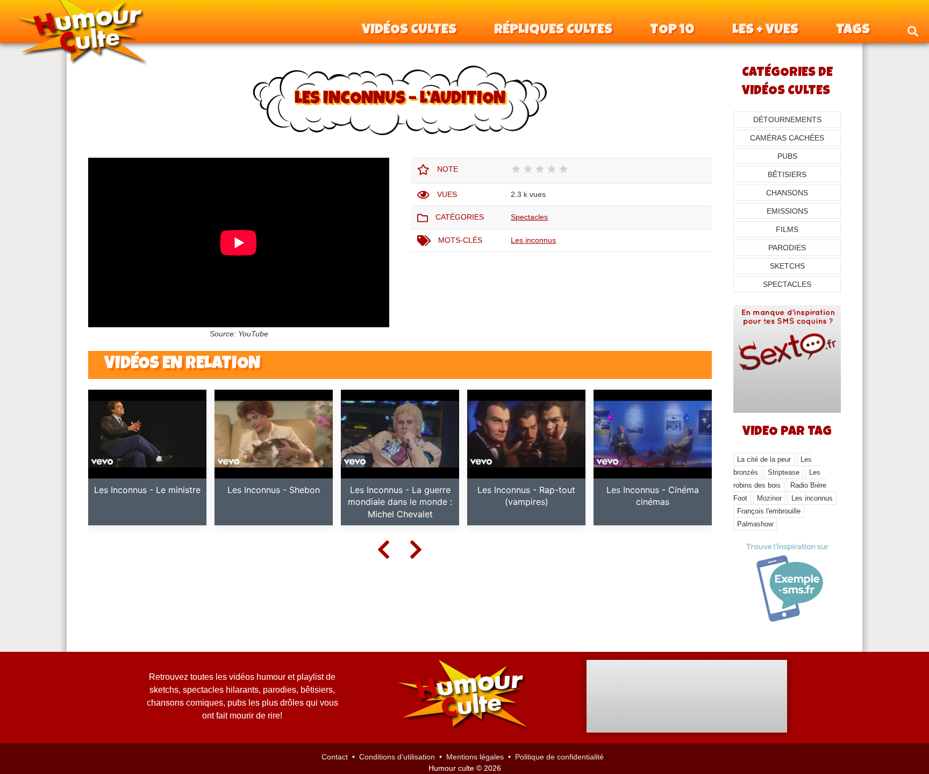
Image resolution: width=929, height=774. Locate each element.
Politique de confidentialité (559, 756)
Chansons (787, 192)
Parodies (787, 247)
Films (787, 229)
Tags (853, 31)
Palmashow (755, 524)
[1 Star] (516, 169)
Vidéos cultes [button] (409, 31)
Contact (334, 756)
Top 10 (672, 31)
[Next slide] (416, 548)
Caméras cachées (787, 137)
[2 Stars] (528, 169)
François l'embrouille (769, 511)
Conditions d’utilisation (397, 756)
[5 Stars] (563, 169)
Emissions (787, 211)
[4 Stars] (551, 169)
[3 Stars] (539, 169)
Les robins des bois (776, 478)
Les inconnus (533, 240)
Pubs (787, 156)
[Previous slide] (384, 548)
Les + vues (765, 31)
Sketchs (787, 266)
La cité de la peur (764, 459)
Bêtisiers (787, 174)
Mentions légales (475, 756)
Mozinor (769, 498)
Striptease (783, 472)
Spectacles (529, 217)
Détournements (787, 119)
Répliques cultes (553, 31)
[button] (913, 31)
